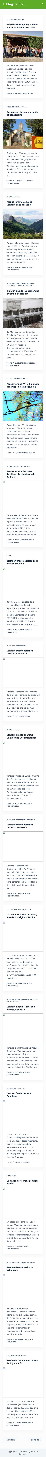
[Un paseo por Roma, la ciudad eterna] (23, 1203)
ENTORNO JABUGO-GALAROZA (18, 999)
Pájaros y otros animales (17, 379)
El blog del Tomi (14, 4)
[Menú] (42, 4)
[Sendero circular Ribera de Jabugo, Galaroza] (23, 1028)
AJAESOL (10, 19)
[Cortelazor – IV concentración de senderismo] (23, 134)
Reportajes (19, 19)
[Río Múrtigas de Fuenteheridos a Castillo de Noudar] (23, 313)
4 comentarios (13, 365)
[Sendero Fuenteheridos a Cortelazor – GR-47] (23, 846)
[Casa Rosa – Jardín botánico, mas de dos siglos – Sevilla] (23, 936)
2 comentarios (13, 183)
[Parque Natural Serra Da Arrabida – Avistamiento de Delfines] (23, 496)
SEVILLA (28, 909)
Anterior (11, 1440)
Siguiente (35, 1440)
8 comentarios (13, 896)
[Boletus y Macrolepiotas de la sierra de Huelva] (23, 583)
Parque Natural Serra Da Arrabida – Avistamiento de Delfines (21, 474)
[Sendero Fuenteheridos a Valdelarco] (23, 1289)
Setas (9, 556)
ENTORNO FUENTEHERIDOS (16, 283)
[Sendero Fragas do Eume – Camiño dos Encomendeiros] (23, 757)
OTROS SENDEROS (13, 197)
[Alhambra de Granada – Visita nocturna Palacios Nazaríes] (23, 46)
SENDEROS (31, 819)
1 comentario (12, 632)
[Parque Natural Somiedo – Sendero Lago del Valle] (23, 224)
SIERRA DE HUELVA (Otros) (17, 107)
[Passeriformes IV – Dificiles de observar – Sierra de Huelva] (23, 406)
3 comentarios (13, 542)
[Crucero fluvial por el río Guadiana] (23, 1115)
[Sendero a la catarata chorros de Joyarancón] (23, 1382)
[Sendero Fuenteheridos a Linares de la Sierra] (23, 672)
